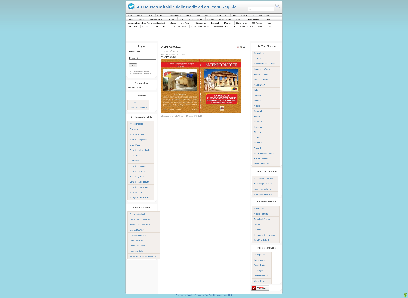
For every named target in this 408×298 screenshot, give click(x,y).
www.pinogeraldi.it (224, 295)
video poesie (259, 255)
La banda (239, 19)
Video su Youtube (261, 164)
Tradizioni (215, 23)
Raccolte (258, 122)
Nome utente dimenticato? (142, 73)
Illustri (155, 26)
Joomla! (190, 295)
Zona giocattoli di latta (139, 182)
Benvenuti (134, 129)
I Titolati (171, 19)
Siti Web (267, 19)
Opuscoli (258, 111)
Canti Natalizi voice (262, 240)
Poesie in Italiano (261, 74)
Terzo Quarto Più (261, 276)
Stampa (188, 15)
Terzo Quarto (259, 270)
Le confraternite (225, 19)
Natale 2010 (259, 85)
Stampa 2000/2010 (137, 230)
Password (133, 58)
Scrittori (166, 26)
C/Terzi (244, 15)
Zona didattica (136, 192)
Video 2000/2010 (136, 240)
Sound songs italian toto (263, 184)
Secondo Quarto (261, 265)
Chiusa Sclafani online (138, 107)
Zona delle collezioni (139, 187)
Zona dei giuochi (137, 176)
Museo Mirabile (136, 124)
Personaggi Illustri (156, 19)
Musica (208, 15)
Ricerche (258, 132)
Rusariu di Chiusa (262, 219)
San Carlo (210, 19)
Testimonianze (175, 15)
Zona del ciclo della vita (140, 150)
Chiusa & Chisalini (195, 19)
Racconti (258, 127)
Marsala (173, 23)
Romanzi (258, 143)
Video (234, 15)
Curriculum (259, 53)
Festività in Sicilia (136, 251)
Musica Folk (259, 209)
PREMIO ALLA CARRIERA (224, 26)
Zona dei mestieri (137, 171)
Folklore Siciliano (261, 158)
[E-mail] (244, 47)
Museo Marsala (241, 23)
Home (130, 15)
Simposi (145, 26)
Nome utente (134, 51)
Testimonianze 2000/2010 (140, 225)
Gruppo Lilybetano (265, 26)
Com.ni (149, 15)
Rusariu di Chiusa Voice (264, 235)
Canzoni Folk (260, 230)
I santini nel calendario (264, 153)
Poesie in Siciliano (262, 79)
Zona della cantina (138, 166)
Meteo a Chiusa (253, 19)
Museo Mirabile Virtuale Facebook (143, 256)
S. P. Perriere (185, 23)
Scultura (257, 95)
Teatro (256, 137)
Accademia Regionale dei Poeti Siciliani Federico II (146, 23)
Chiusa (130, 19)
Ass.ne (139, 15)
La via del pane (136, 155)
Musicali (257, 148)
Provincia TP (132, 26)
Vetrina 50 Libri (221, 15)
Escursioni (258, 101)
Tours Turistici (260, 58)
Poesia (257, 116)
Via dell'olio (135, 145)
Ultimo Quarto (260, 281)
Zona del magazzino (139, 140)
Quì (253, 15)
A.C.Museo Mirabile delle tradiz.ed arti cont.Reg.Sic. (187, 7)
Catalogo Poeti (200, 23)
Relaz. (198, 15)
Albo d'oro (161, 15)
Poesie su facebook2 (138, 246)
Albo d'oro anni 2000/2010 (140, 219)
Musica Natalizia (261, 214)
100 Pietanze (257, 23)
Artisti (181, 19)
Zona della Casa (137, 134)
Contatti (133, 102)
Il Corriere (227, 23)
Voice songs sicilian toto (263, 189)
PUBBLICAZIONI (246, 26)
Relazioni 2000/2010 (138, 235)
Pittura (257, 90)
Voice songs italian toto (263, 194)
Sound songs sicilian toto (263, 178)
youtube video (264, 15)
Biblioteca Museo (180, 26)
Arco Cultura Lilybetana (200, 26)
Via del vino (135, 161)
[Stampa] (241, 47)
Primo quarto (259, 260)
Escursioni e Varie (262, 69)
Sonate (257, 224)
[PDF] (238, 47)
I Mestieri (141, 19)
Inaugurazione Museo (139, 198)
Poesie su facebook (137, 214)
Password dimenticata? (141, 71)
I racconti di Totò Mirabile (265, 64)
